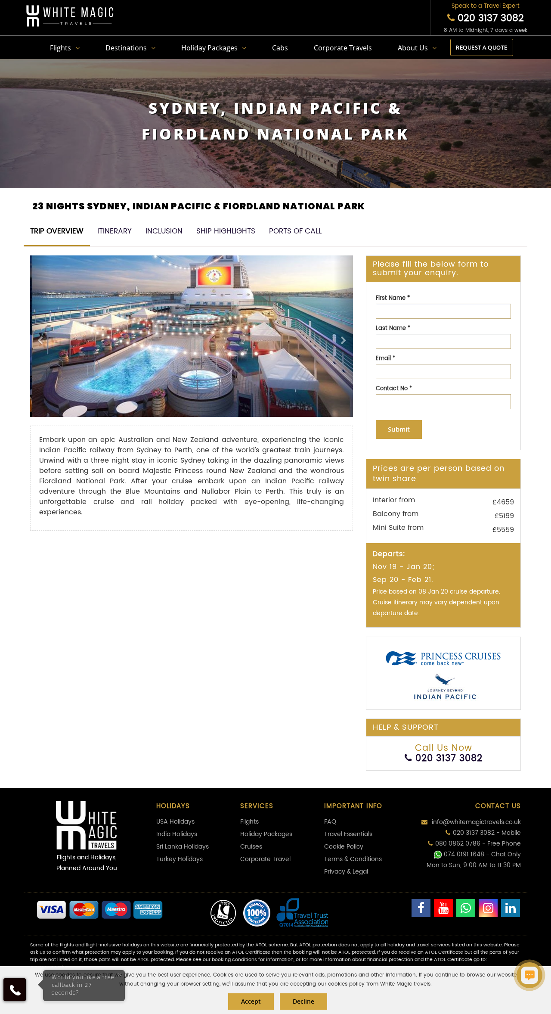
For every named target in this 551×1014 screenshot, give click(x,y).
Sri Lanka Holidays (182, 847)
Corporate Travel (265, 859)
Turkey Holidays (179, 859)
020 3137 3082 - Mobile (487, 833)
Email (385, 358)
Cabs (280, 48)
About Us (413, 48)
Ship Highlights (225, 231)
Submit (399, 429)
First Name (393, 298)
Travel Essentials (348, 834)
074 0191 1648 (464, 854)
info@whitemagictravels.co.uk (475, 822)
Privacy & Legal (346, 872)
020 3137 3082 (489, 18)
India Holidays (176, 834)
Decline (303, 1001)
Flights (60, 48)
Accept (251, 1001)
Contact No (394, 388)
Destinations (126, 48)
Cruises (251, 847)
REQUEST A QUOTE (482, 47)
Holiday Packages (209, 48)
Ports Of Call (295, 231)
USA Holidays (175, 822)
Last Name (393, 328)
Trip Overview (57, 231)
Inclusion (164, 231)
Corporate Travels (343, 48)
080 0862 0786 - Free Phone (478, 844)
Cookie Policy (343, 847)
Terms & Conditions (353, 859)
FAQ (330, 822)
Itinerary (114, 231)
